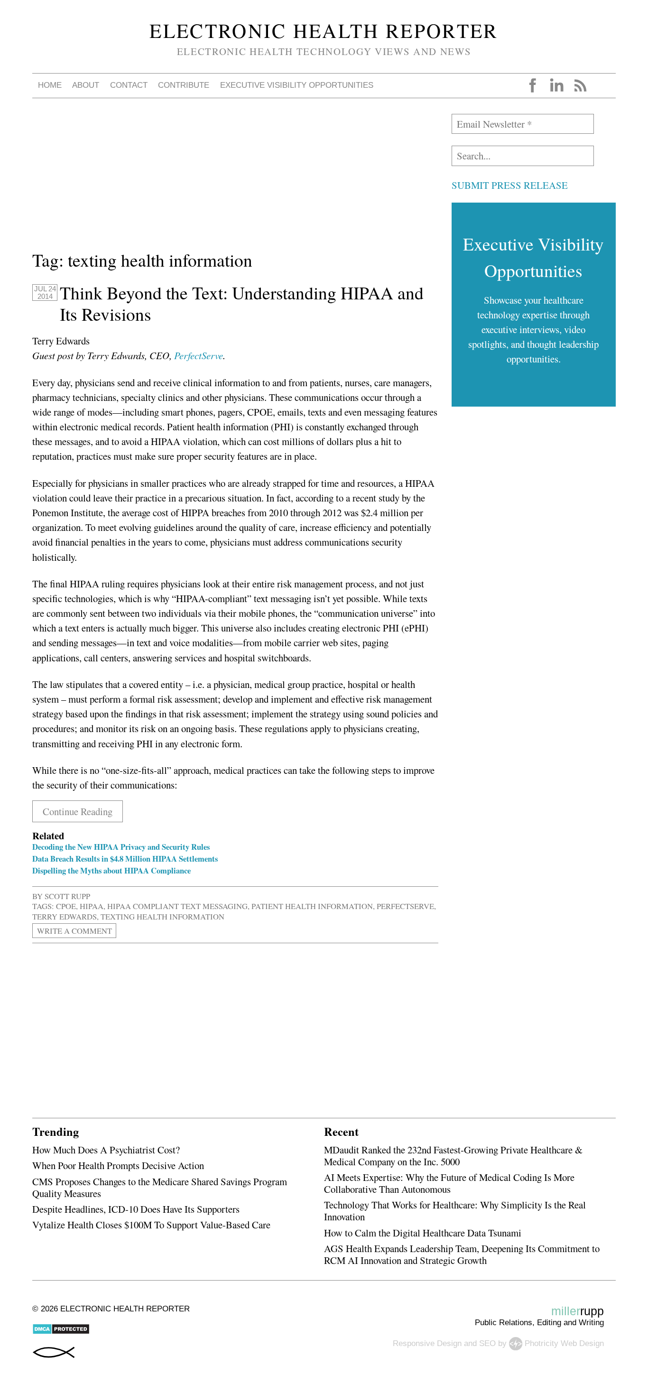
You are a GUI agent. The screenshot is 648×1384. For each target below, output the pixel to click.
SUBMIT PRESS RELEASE (510, 185)
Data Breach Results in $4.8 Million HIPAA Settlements (125, 858)
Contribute (183, 85)
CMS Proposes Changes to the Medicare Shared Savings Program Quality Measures (159, 1187)
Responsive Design (427, 1342)
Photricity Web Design (564, 1342)
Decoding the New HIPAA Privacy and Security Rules (121, 847)
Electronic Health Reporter (324, 30)
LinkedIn (556, 85)
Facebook (532, 85)
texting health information (162, 916)
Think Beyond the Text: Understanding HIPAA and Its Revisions (242, 303)
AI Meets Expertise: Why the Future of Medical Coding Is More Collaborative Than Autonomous (449, 1183)
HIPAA (91, 906)
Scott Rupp (67, 896)
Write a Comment (74, 930)
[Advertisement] (235, 180)
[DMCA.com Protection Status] (61, 1332)
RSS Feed (580, 85)
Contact (129, 85)
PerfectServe (198, 355)
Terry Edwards (64, 916)
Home (50, 85)
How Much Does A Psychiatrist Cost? (106, 1149)
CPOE (66, 906)
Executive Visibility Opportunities (296, 85)
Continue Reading (77, 811)
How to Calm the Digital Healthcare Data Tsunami (422, 1232)
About (85, 85)
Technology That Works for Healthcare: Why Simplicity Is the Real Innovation (455, 1210)
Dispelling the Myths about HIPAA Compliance (111, 870)
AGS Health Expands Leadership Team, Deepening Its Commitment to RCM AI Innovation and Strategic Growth (462, 1254)
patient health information (312, 906)
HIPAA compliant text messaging (177, 906)
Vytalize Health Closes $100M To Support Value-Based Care (151, 1224)
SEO (487, 1342)
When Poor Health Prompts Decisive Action (118, 1165)
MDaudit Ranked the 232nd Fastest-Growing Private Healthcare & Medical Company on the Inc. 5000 (453, 1155)
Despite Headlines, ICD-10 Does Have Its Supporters (136, 1209)
